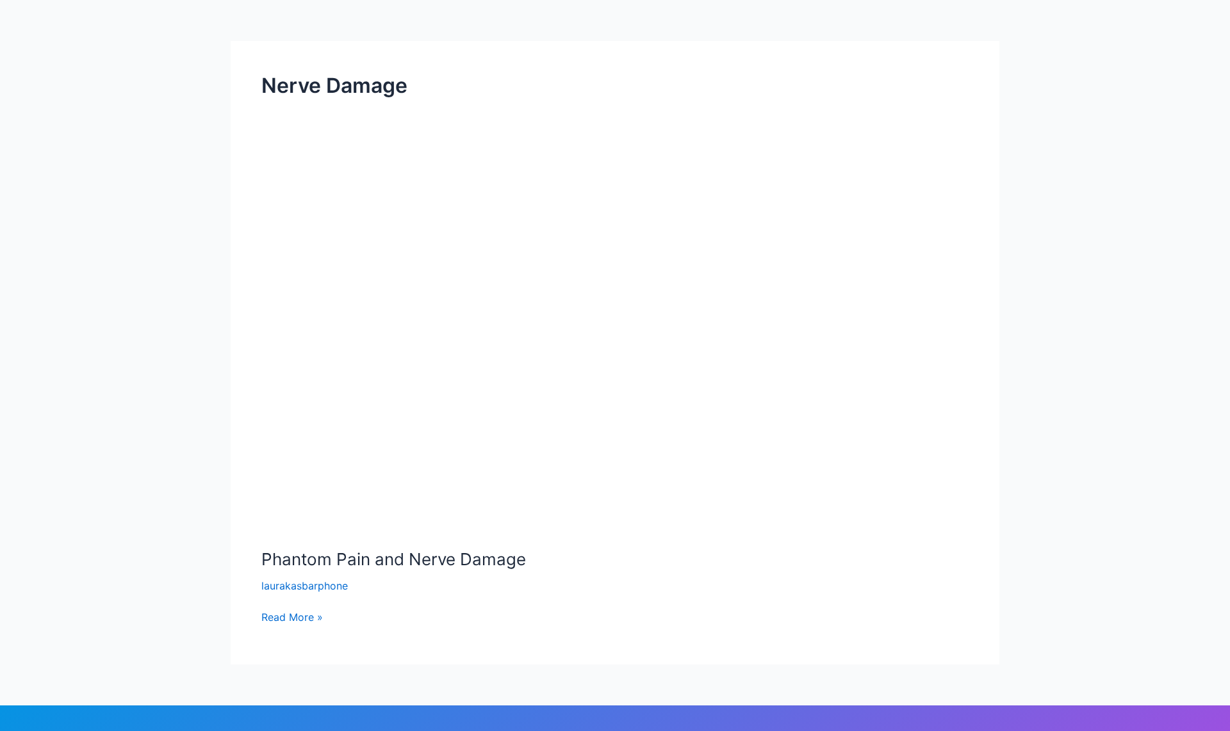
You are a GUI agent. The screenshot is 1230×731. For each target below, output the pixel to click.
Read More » (292, 616)
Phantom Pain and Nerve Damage (393, 559)
